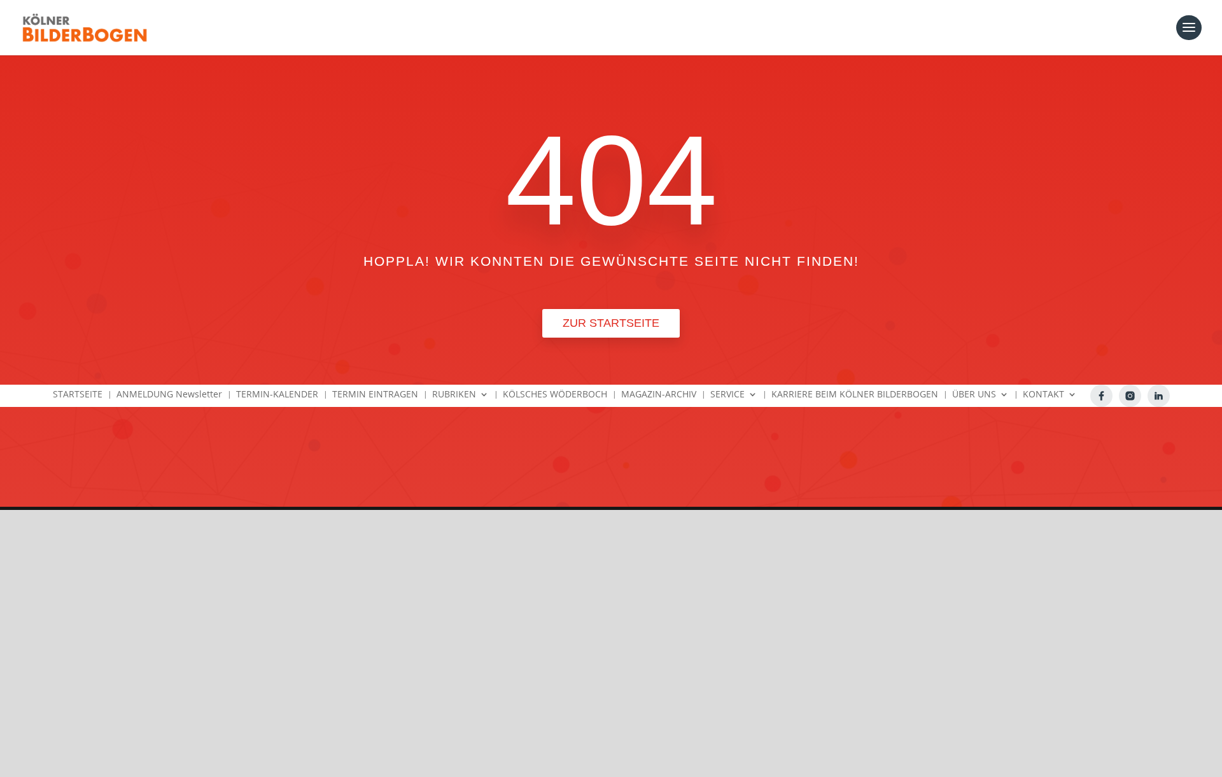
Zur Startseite (611, 323)
